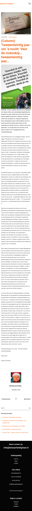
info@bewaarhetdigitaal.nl (16, 447)
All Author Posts (16, 389)
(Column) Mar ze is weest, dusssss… (12, 429)
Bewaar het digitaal (6, 4)
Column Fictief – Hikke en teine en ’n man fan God (15, 432)
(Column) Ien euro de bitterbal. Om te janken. (13, 426)
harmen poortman (15, 386)
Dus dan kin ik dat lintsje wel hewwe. (11, 417)
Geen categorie (13, 37)
